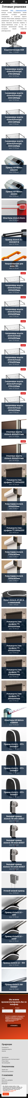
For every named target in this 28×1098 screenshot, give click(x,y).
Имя (3, 1008)
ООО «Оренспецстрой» (18, 10)
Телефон (17, 1008)
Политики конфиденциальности (13, 1018)
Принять (6, 1094)
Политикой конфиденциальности (9, 1091)
